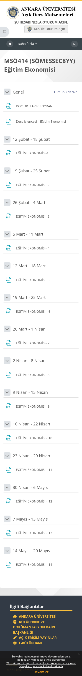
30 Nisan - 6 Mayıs (30, 487)
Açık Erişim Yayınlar (37, 637)
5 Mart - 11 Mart (28, 234)
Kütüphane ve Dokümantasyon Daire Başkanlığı (34, 627)
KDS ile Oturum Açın (49, 29)
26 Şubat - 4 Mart (29, 202)
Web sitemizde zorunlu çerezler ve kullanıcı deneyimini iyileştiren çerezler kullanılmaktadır (41, 664)
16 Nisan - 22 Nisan (31, 424)
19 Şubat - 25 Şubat (31, 171)
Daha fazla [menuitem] (26, 44)
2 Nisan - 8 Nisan (29, 360)
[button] (7, 92)
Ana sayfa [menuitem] (9, 44)
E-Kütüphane (30, 643)
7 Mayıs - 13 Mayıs (30, 519)
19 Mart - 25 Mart (29, 297)
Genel (18, 92)
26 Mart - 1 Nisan (29, 329)
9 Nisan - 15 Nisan (30, 392)
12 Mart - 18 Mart (29, 265)
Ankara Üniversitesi (36, 616)
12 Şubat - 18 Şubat (31, 139)
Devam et (41, 672)
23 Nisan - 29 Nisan (31, 455)
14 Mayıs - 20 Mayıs (31, 550)
